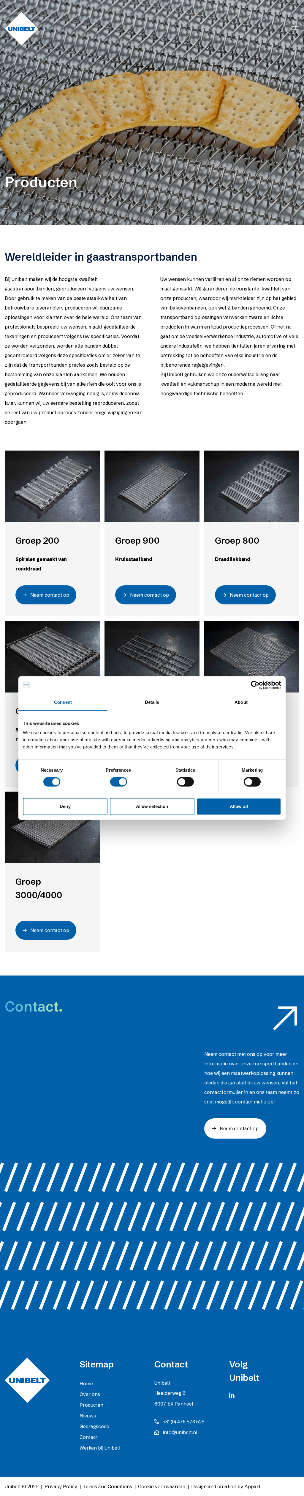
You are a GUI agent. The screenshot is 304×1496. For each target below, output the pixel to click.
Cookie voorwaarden (161, 1486)
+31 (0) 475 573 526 (184, 1422)
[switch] (118, 782)
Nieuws (88, 1416)
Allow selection (152, 806)
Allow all (239, 806)
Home (86, 1383)
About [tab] (241, 702)
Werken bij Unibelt (100, 1448)
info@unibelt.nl (180, 1432)
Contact (89, 1437)
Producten (91, 1405)
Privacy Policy (61, 1486)
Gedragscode (94, 1426)
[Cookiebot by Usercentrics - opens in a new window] (255, 685)
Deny (65, 806)
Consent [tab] (63, 702)
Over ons (90, 1394)
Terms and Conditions (107, 1486)
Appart (252, 1486)
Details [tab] (152, 702)
